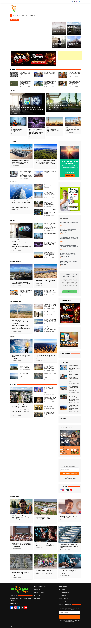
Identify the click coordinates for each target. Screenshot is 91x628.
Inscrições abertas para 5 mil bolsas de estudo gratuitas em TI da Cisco (69, 572)
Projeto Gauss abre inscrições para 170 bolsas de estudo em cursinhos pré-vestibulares (21, 545)
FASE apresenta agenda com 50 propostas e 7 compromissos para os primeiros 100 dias (53, 129)
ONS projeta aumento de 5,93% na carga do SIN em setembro (72, 129)
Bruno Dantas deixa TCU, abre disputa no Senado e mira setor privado (58, 43)
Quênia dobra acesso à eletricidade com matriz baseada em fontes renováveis (45, 299)
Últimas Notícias (16, 15)
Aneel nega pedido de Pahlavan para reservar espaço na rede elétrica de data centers (20, 162)
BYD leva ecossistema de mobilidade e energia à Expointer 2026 (73, 43)
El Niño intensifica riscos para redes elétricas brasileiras (49, 186)
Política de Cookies (62, 595)
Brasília (22, 15)
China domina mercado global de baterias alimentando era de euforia (50, 308)
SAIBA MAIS (69, 176)
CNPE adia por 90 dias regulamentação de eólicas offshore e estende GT (21, 356)
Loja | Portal (37, 595)
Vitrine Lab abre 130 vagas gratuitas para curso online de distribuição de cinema (74, 73)
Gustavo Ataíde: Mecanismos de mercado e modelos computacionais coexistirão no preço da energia (27, 109)
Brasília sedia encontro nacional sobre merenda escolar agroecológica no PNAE (68, 230)
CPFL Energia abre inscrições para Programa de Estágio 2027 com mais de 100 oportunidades (74, 398)
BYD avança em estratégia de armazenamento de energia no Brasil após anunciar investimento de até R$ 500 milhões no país (26, 174)
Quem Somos (37, 589)
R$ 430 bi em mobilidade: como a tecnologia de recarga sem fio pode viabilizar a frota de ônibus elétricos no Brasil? (63, 105)
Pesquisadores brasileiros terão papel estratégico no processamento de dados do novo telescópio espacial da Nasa (36, 132)
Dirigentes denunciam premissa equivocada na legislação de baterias (20, 574)
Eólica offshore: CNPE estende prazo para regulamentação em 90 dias (26, 409)
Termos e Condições (63, 598)
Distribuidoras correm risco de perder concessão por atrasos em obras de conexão (17, 129)
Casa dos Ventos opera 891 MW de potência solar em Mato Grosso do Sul (45, 391)
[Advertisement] (70, 55)
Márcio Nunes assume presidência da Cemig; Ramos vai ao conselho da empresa (21, 202)
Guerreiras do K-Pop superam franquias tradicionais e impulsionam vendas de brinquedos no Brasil (50, 424)
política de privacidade (75, 620)
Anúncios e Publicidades (39, 592)
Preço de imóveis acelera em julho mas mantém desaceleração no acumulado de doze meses (73, 29)
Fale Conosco (61, 589)
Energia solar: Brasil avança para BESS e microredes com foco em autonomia (21, 391)
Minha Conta (37, 598)
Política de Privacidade (63, 592)
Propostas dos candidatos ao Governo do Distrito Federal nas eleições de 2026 (68, 255)
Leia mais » (62, 225)
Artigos (27, 15)
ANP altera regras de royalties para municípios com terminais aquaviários (50, 362)
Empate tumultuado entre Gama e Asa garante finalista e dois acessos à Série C (69, 247)
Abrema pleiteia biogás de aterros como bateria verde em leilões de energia (26, 400)
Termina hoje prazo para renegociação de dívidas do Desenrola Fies (43, 518)
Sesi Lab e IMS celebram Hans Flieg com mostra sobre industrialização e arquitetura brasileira (69, 222)
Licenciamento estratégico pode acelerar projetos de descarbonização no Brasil (50, 355)
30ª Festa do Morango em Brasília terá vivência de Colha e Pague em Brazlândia (69, 263)
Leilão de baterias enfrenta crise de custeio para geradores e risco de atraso (69, 546)
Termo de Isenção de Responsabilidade (43, 601)
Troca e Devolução (62, 601)
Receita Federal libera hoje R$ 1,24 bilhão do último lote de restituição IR (50, 433)
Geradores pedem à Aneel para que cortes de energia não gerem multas (59, 30)
